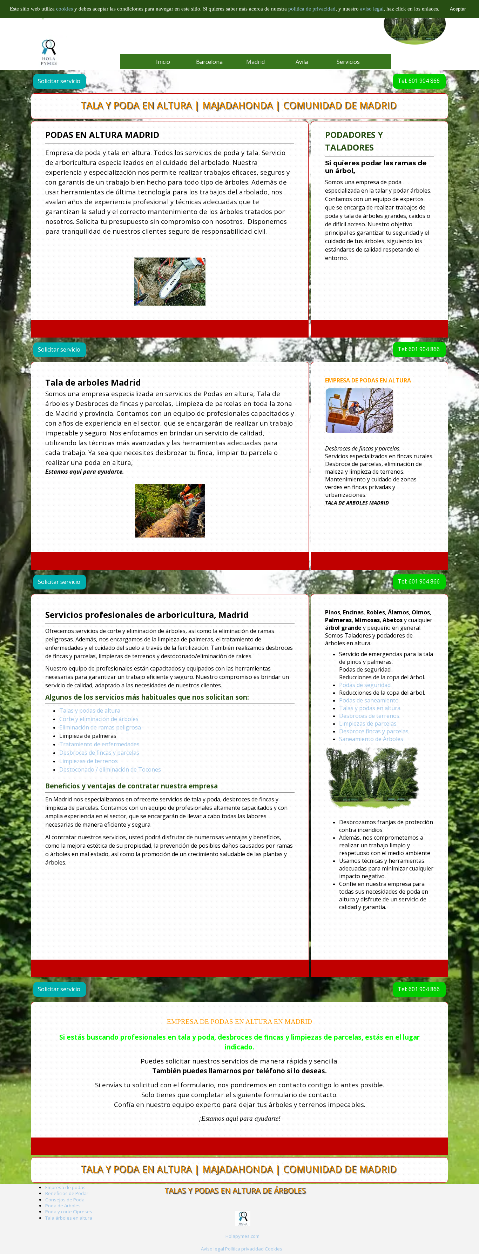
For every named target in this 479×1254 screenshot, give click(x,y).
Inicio (163, 62)
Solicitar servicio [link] (59, 81)
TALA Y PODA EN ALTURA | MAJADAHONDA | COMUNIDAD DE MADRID (239, 105)
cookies (65, 9)
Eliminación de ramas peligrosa (100, 727)
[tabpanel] (170, 217)
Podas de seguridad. (365, 685)
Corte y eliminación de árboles (99, 719)
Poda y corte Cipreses (68, 1211)
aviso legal (372, 9)
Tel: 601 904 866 (419, 81)
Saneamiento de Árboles (371, 739)
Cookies (273, 1249)
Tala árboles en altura (68, 1218)
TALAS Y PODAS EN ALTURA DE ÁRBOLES (235, 1190)
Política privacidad (244, 1249)
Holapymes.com (242, 1236)
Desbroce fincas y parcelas (374, 731)
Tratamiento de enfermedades (99, 744)
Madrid (255, 62)
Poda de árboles (63, 1205)
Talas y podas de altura (89, 710)
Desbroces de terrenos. (369, 716)
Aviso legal (212, 1249)
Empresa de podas (65, 1187)
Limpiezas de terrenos (88, 761)
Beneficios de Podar (66, 1193)
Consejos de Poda (65, 1199)
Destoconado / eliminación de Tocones (110, 769)
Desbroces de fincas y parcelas (99, 752)
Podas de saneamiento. (369, 701)
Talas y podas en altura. (370, 708)
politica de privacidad (312, 9)
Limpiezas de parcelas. (368, 724)
